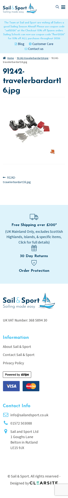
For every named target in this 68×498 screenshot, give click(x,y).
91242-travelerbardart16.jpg (33, 58)
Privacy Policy (13, 363)
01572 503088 (21, 423)
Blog (20, 44)
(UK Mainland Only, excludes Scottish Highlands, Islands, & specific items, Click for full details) (34, 237)
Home (10, 58)
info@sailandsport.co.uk (29, 415)
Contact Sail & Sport (19, 354)
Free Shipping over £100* (34, 225)
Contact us (35, 49)
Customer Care (42, 44)
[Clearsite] (44, 481)
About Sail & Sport (17, 346)
